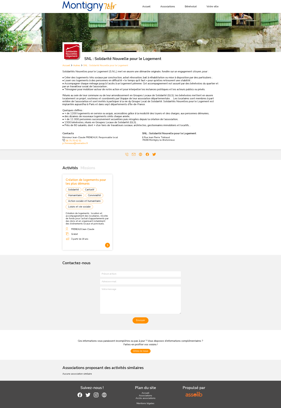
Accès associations (145, 398)
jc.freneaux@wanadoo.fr (75, 143)
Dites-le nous (140, 351)
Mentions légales (145, 403)
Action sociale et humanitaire (84, 201)
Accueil (146, 6)
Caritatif (89, 189)
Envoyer (140, 320)
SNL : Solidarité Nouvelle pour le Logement (105, 65)
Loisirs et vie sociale (79, 206)
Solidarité (73, 189)
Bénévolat (191, 6)
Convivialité (94, 195)
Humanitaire (75, 195)
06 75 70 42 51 (73, 140)
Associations (167, 6)
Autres (76, 65)
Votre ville (213, 6)
